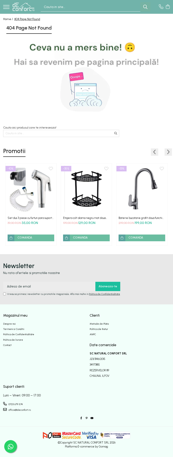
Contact (7, 345)
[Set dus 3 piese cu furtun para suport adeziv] (31, 188)
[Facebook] (81, 418)
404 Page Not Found (27, 19)
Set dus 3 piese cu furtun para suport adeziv (30, 218)
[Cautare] (145, 7)
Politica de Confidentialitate (104, 294)
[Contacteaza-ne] (161, 6)
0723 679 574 (15, 404)
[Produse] (6, 7)
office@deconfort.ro (19, 409)
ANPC (93, 334)
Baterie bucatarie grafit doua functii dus (140, 218)
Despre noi (9, 323)
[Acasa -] (23, 7)
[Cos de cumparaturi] (167, 6)
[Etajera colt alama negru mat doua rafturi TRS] (86, 188)
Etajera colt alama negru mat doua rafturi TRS (84, 218)
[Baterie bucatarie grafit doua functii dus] (142, 188)
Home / (8, 19)
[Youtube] (91, 418)
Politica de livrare (13, 339)
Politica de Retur (99, 329)
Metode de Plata (99, 323)
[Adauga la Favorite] (50, 168)
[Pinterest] (86, 418)
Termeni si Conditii (13, 329)
